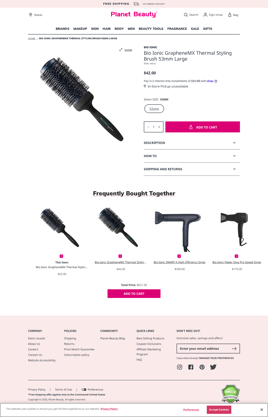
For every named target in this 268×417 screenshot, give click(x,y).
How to (150, 156)
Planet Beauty (56, 399)
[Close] (261, 409)
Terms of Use (63, 389)
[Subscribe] (234, 348)
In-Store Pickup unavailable (168, 86)
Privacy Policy (37, 389)
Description (154, 143)
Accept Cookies (219, 409)
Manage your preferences (216, 358)
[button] (125, 50)
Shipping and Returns (163, 169)
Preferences (95, 389)
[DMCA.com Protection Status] (230, 403)
